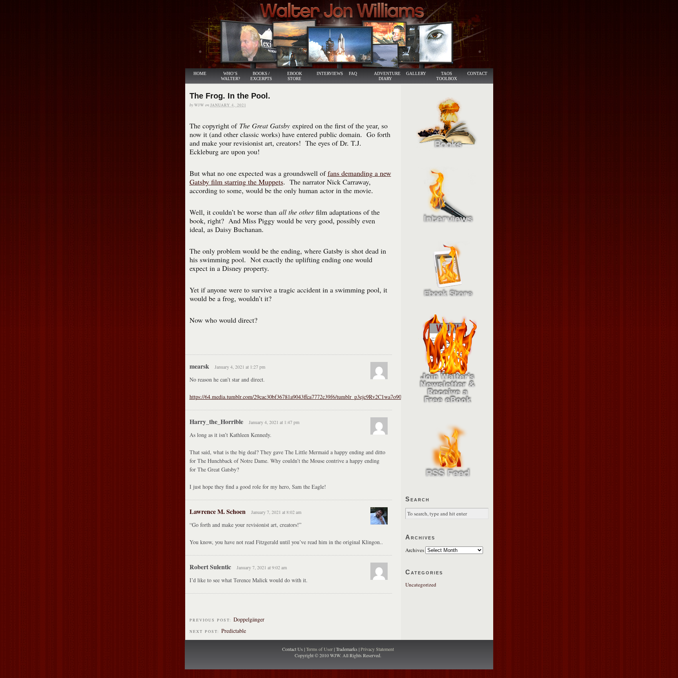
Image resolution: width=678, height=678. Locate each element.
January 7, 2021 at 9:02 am (262, 567)
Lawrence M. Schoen (218, 511)
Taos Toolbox (446, 76)
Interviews (326, 73)
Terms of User (320, 649)
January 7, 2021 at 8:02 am (276, 512)
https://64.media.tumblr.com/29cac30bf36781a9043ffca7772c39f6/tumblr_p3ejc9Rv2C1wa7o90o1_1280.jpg (309, 396)
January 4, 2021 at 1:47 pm (274, 422)
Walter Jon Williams (344, 34)
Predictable (233, 630)
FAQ (353, 73)
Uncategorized (420, 584)
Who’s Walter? (230, 76)
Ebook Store (294, 76)
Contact (477, 73)
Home (199, 73)
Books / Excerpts (261, 76)
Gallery (416, 73)
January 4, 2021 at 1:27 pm (240, 367)
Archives (414, 550)
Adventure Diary (387, 76)
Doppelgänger (248, 619)
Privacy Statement (377, 649)
